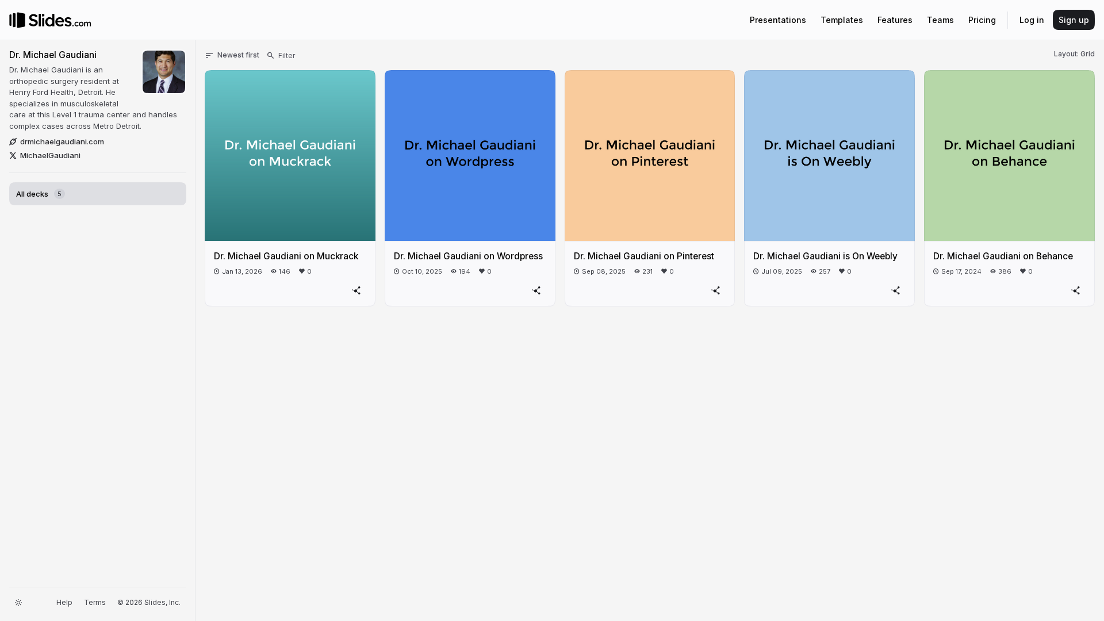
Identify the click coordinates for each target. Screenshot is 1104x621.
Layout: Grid (1074, 53)
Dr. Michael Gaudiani (53, 54)
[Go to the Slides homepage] (17, 20)
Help (64, 602)
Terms (95, 602)
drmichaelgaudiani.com (62, 141)
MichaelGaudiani (50, 155)
